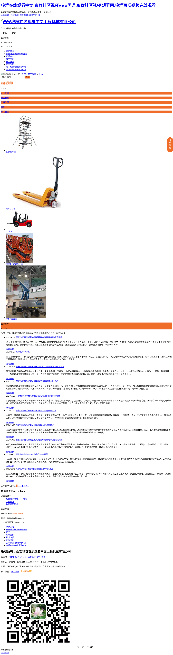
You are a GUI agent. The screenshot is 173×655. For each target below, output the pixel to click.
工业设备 (10, 502)
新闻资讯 (10, 64)
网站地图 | (15, 15)
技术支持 (10, 62)
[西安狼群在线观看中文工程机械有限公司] (38, 21)
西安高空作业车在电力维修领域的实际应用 (35, 469)
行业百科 (5, 98)
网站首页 (10, 51)
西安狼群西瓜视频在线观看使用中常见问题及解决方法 (40, 367)
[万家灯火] (26, 571)
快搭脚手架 (11, 152)
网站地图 (32, 557)
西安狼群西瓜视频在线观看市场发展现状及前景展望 (39, 440)
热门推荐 (5, 112)
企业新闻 (5, 93)
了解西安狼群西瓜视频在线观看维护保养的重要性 (38, 396)
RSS (39, 557)
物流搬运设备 (12, 504)
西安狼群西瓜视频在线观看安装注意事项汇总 (36, 410)
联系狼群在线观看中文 (30, 15)
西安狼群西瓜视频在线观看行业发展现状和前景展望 (39, 337)
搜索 (27, 77)
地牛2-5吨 (10, 209)
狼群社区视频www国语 (16, 54)
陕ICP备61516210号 (17, 557)
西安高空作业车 (23, 352)
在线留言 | (6, 15)
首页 (24, 74)
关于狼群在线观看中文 (16, 67)
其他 (41, 74)
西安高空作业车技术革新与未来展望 (32, 454)
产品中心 (10, 56)
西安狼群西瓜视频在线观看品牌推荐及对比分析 (37, 381)
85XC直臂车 (11, 319)
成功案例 (10, 59)
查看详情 (10, 349)
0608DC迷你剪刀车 (14, 264)
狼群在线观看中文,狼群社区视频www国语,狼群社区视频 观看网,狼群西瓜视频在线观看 (78, 5)
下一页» (25, 486)
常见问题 (5, 102)
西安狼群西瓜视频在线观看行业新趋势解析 (35, 425)
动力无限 (15, 571)
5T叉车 (9, 231)
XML (43, 557)
